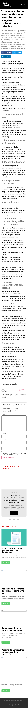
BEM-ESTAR (14, 492)
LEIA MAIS (14, 513)
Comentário (5, 414)
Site (2, 445)
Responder (3, 399)
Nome (3, 433)
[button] (21, 4)
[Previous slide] (5, 485)
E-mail (3, 439)
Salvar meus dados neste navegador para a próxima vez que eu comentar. (13, 454)
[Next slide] (22, 485)
